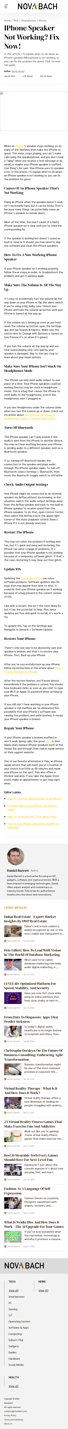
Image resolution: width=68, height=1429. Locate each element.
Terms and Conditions (13, 1420)
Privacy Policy (10, 1415)
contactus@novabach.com (15, 1411)
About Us (8, 1424)
